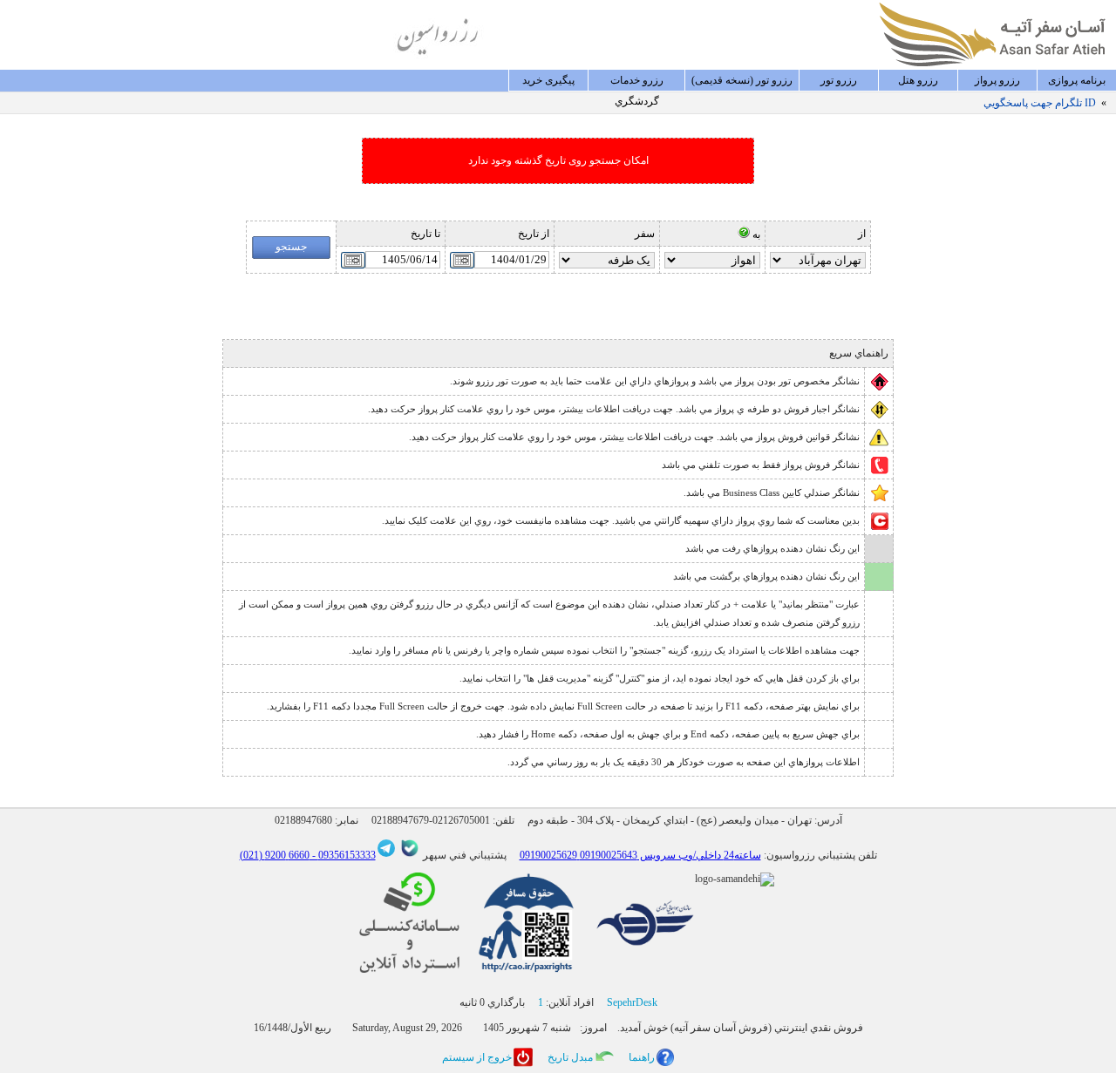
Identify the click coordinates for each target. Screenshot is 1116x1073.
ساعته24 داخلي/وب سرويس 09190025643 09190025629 (640, 855)
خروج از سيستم (477, 1057)
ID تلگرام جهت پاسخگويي (1039, 103)
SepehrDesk (632, 1002)
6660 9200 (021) (275, 855)
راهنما (642, 1057)
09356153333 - (343, 855)
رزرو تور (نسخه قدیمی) (742, 80)
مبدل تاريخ (570, 1057)
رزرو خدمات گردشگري (636, 83)
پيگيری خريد (548, 80)
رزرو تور (838, 80)
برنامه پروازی (1077, 80)
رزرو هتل (918, 80)
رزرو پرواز (997, 80)
